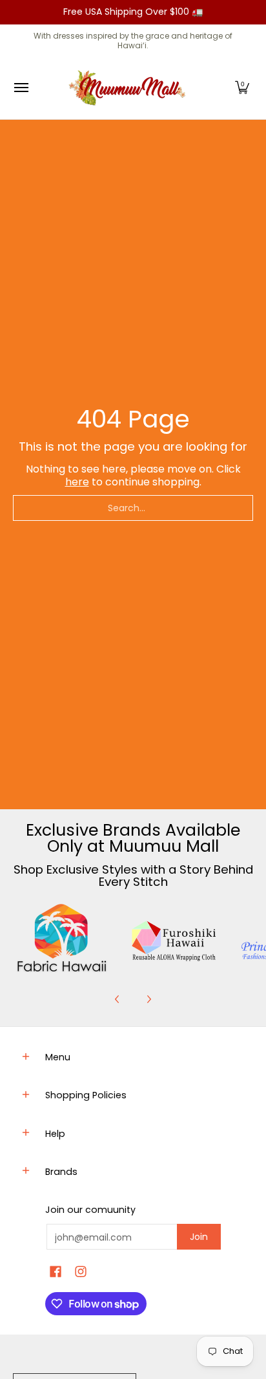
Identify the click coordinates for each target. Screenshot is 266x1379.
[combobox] (133, 508)
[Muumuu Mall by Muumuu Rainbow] (129, 88)
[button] (242, 88)
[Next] (148, 999)
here (77, 481)
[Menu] (20, 88)
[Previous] (117, 999)
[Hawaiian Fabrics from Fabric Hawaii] (62, 938)
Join (199, 1236)
